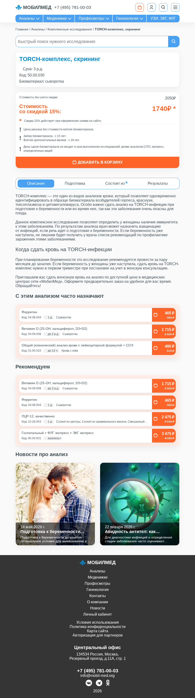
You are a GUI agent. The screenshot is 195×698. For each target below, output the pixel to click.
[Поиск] (163, 7)
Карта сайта (97, 631)
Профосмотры (91, 18)
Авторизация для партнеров (98, 635)
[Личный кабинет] (151, 7)
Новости (97, 608)
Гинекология (127, 18)
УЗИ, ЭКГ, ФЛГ (163, 18)
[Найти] (174, 41)
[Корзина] (139, 7)
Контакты (97, 596)
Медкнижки (57, 18)
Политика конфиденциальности (98, 627)
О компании (97, 602)
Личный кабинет (97, 614)
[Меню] (175, 7)
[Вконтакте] (89, 683)
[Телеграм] (99, 683)
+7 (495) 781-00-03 (72, 7)
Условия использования (97, 622)
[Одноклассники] (108, 683)
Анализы (27, 18)
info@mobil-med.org (97, 676)
